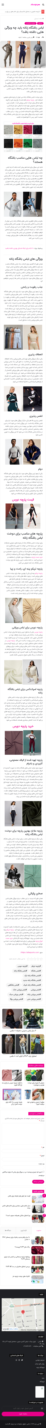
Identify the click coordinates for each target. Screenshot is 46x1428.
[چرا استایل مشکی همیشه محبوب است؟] (38, 1219)
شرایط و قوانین (40, 1360)
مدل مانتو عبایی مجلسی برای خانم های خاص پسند (16, 1207)
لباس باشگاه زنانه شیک (31, 985)
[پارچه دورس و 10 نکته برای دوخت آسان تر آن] (12, 1094)
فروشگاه (42, 1381)
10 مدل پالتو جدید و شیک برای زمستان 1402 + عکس (16, 1238)
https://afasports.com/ (30, 952)
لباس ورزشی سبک (15, 994)
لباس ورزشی (35, 989)
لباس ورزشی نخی (33, 999)
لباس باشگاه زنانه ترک (32, 975)
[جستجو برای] (43, 5)
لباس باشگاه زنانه (20, 970)
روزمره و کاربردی (30, 23)
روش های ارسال (39, 1364)
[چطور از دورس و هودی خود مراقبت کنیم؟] (34, 1094)
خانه (40, 19)
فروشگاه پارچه (40, 1367)
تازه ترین (24, 1230)
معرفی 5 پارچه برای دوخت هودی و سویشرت (36, 1084)
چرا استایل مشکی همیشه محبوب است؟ (18, 1215)
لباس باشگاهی (13, 985)
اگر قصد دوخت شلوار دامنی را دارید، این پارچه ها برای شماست (22, 11)
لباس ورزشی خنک (19, 989)
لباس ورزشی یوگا (16, 999)
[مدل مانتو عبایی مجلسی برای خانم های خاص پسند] (38, 1209)
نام (42, 1147)
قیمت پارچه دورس (23, 499)
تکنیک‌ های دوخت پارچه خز (21, 1276)
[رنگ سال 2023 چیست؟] (37, 1250)
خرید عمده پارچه (37, 557)
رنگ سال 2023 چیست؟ (22, 1247)
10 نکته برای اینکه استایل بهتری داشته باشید (19, 248)
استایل (36, 19)
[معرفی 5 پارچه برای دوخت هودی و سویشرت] (34, 1075)
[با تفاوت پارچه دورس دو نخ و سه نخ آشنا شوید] (12, 1075)
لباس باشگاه (35, 970)
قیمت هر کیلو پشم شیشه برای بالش (19, 1196)
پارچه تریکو (30, 100)
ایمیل (42, 1155)
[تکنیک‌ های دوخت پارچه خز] (37, 1279)
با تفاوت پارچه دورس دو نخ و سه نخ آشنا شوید (12, 1084)
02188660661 (27, 1346)
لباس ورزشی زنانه (33, 994)
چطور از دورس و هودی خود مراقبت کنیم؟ (35, 1103)
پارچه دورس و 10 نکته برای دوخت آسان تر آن (14, 1103)
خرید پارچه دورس (23, 726)
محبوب (38, 1230)
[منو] (3, 5)
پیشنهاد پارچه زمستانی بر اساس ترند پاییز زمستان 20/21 (17, 1258)
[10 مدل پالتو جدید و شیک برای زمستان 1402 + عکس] (37, 1240)
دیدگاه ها (8, 1230)
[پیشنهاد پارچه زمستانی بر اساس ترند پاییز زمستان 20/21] (37, 1260)
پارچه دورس (38, 632)
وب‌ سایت (41, 1164)
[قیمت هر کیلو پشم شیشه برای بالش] (38, 1199)
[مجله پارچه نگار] (35, 5)
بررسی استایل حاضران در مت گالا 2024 (18, 1266)
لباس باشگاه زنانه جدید (31, 980)
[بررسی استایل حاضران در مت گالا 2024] (37, 1270)
